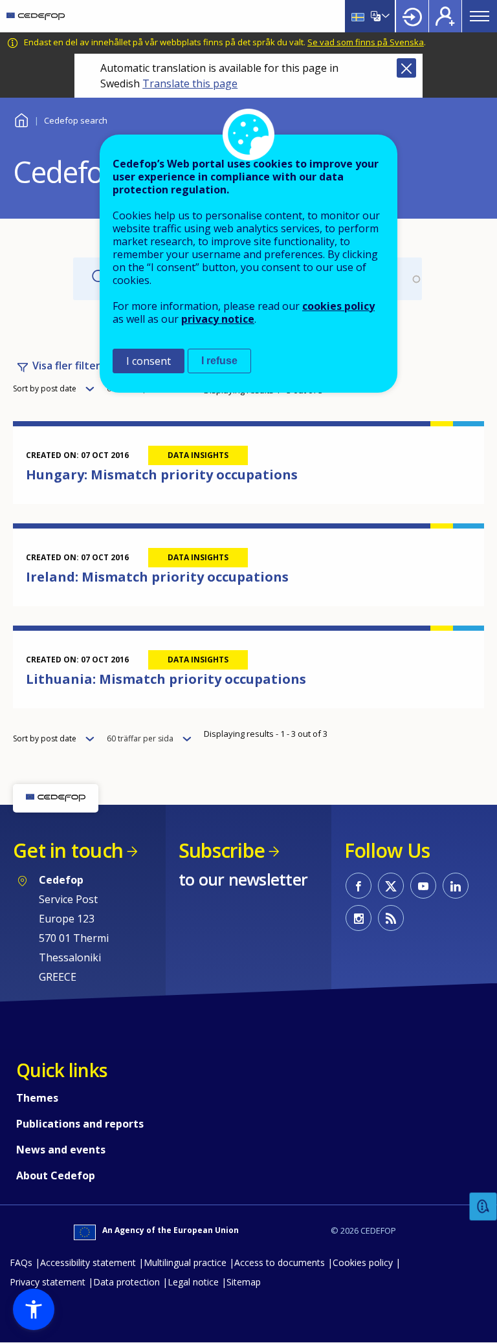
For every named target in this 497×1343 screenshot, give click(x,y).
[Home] (35, 16)
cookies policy (338, 306)
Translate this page (189, 83)
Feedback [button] (483, 1207)
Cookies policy (363, 1262)
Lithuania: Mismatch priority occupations (166, 679)
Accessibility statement (88, 1262)
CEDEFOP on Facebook (358, 886)
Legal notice (193, 1282)
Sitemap (243, 1282)
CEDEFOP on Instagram (358, 918)
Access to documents (279, 1262)
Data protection (126, 1282)
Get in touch (68, 850)
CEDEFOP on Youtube (423, 886)
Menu (479, 16)
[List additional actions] (384, 16)
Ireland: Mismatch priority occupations (157, 576)
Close (406, 68)
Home (21, 119)
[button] (33, 1309)
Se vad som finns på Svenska (365, 42)
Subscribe (222, 850)
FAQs (21, 1262)
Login (412, 16)
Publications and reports (80, 1124)
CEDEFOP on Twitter (391, 886)
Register (445, 16)
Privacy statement (47, 1282)
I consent (148, 361)
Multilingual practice (185, 1262)
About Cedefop (55, 1175)
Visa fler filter (66, 365)
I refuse (219, 360)
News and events (60, 1149)
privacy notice (217, 319)
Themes (37, 1098)
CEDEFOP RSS (391, 918)
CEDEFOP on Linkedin (456, 886)
